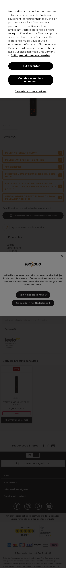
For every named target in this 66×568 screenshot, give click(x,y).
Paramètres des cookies (31, 91)
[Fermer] (61, 5)
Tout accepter (30, 66)
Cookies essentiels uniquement (30, 80)
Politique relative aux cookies (30, 55)
